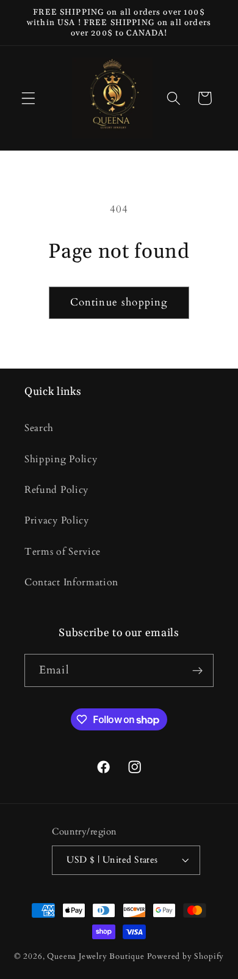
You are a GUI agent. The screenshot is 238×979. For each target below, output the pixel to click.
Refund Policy (56, 490)
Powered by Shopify (186, 956)
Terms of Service (62, 551)
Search (39, 428)
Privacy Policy (56, 520)
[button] (28, 98)
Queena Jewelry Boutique (96, 956)
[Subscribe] (197, 670)
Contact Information (71, 582)
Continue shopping (119, 302)
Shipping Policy (60, 459)
